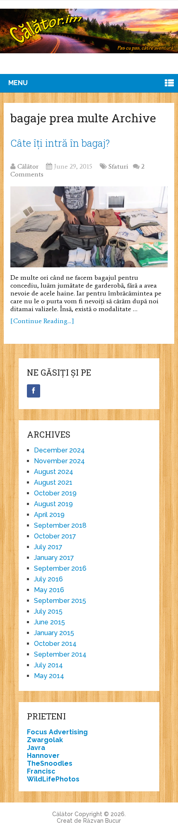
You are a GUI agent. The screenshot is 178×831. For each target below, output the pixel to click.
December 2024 (59, 450)
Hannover (43, 756)
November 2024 (59, 461)
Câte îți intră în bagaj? (60, 143)
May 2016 (49, 590)
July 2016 (48, 579)
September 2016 (60, 568)
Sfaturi (118, 166)
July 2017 (48, 547)
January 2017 (54, 558)
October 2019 (55, 493)
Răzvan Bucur (102, 820)
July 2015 (48, 611)
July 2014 (48, 665)
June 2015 (49, 622)
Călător (27, 166)
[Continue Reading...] (42, 321)
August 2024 (53, 472)
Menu (18, 83)
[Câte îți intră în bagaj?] (89, 226)
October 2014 (55, 644)
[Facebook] (33, 391)
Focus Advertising (57, 732)
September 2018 (60, 525)
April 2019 (49, 515)
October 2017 (55, 536)
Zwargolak (45, 740)
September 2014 (60, 654)
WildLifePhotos (53, 779)
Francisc (41, 771)
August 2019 (53, 504)
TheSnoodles (49, 763)
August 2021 (53, 482)
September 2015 (60, 601)
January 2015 (54, 633)
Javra (36, 748)
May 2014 (49, 676)
